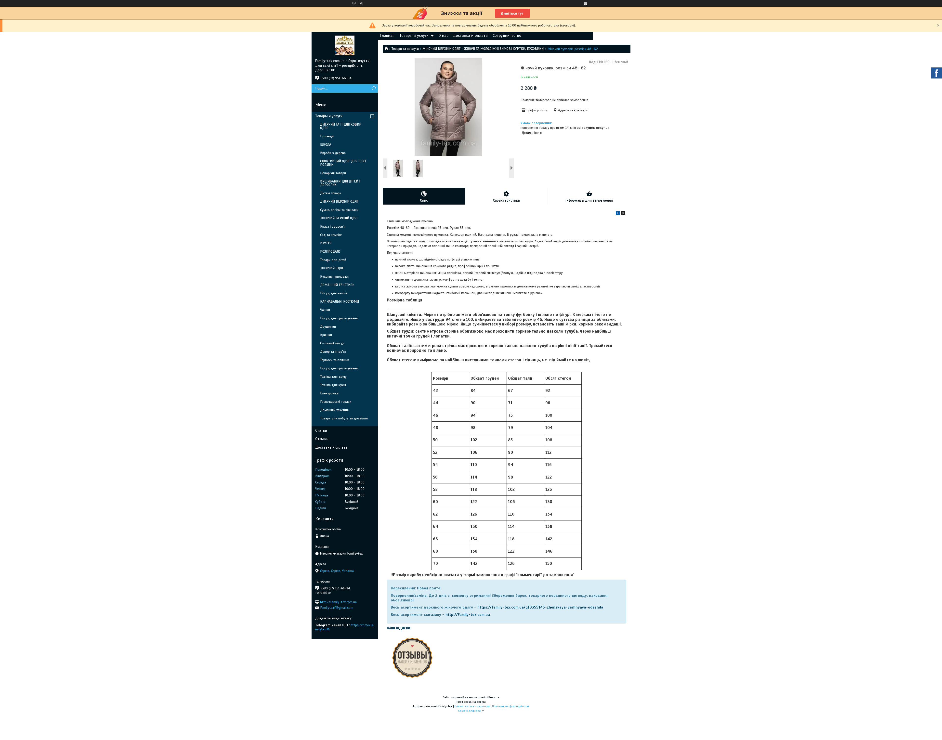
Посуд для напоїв (334, 293)
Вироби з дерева (333, 153)
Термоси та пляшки (334, 360)
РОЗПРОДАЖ (330, 251)
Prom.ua (493, 697)
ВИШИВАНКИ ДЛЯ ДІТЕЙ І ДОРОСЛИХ (340, 183)
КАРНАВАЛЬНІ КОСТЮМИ (339, 301)
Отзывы (321, 439)
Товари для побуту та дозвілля (344, 418)
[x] (623, 214)
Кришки (326, 335)
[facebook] (618, 214)
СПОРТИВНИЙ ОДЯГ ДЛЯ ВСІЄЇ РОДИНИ (343, 163)
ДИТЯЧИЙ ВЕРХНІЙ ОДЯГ (339, 201)
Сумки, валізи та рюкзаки (339, 210)
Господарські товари (335, 402)
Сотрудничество (507, 35)
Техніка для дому (333, 377)
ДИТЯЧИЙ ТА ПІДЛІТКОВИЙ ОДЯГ (340, 126)
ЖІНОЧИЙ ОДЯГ (332, 268)
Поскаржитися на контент (472, 706)
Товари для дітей (333, 260)
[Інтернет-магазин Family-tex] (344, 45)
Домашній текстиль (335, 410)
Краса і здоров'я (332, 226)
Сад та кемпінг (331, 235)
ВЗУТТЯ (325, 243)
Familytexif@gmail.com (336, 608)
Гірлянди (327, 136)
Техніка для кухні (333, 385)
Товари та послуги (405, 49)
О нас (443, 35)
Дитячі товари (330, 193)
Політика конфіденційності (510, 706)
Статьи (321, 430)
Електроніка (329, 393)
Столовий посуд (332, 343)
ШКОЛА (325, 145)
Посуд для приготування (339, 318)
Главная (387, 35)
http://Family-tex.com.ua (467, 614)
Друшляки (328, 327)
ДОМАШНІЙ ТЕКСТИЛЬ (337, 285)
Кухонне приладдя (334, 276)
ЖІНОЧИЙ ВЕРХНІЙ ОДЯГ (441, 49)
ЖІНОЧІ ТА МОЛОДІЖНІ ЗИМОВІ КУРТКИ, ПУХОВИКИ (504, 49)
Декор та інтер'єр (333, 352)
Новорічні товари (333, 173)
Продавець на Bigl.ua (471, 701)
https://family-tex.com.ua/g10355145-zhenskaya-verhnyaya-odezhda (540, 607)
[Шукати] (373, 88)
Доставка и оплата (470, 35)
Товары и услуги (414, 35)
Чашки (325, 310)
